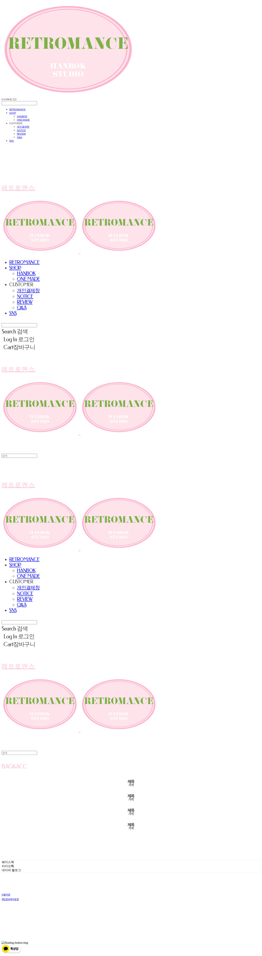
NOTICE (21, 130)
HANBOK (22, 116)
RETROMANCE (17, 109)
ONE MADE (23, 119)
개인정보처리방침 (10, 899)
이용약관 (6, 894)
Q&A (19, 137)
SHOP (12, 113)
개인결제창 (23, 126)
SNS (11, 140)
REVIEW (21, 134)
